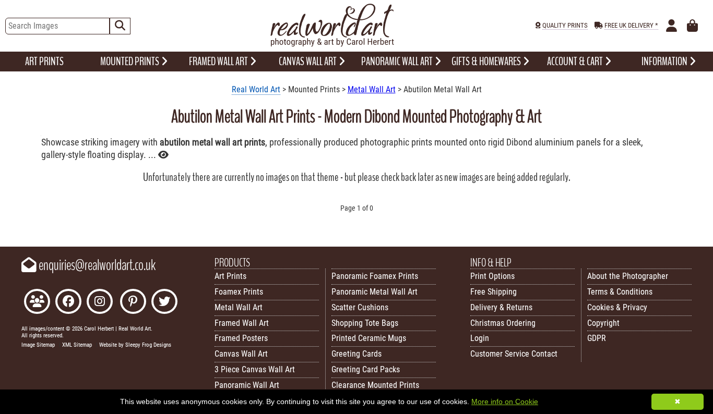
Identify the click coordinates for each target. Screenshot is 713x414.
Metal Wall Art (372, 89)
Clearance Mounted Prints (375, 385)
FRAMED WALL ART (219, 61)
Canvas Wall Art (241, 354)
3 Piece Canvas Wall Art (255, 369)
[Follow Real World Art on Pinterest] (133, 303)
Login (479, 338)
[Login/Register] (671, 26)
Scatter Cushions (359, 307)
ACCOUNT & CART (575, 61)
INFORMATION (665, 61)
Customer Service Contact (513, 354)
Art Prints (230, 276)
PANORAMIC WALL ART (397, 61)
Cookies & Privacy (617, 307)
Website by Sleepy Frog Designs (135, 345)
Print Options (492, 276)
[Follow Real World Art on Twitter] (164, 303)
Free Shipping (493, 292)
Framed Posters (241, 338)
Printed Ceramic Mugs (368, 338)
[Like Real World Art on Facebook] (68, 303)
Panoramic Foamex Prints (374, 276)
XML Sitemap (77, 345)
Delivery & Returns (501, 307)
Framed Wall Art (242, 323)
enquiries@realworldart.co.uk (96, 265)
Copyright (603, 323)
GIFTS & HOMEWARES (486, 61)
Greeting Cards (356, 354)
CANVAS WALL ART (308, 61)
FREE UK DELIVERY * (631, 25)
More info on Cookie (504, 401)
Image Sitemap (38, 345)
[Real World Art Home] (332, 44)
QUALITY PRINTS (565, 25)
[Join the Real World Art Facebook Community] (37, 303)
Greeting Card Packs (365, 369)
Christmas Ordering (503, 323)
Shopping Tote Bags (364, 323)
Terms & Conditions (619, 292)
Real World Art (256, 89)
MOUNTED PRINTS (130, 61)
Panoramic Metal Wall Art (374, 292)
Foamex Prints (239, 292)
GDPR (596, 338)
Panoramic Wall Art (247, 385)
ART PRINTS (44, 61)
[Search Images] (120, 26)
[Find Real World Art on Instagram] (100, 303)
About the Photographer (627, 276)
